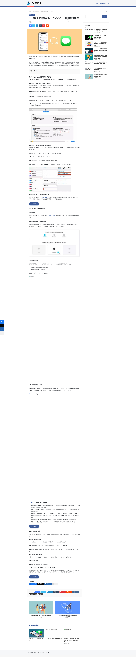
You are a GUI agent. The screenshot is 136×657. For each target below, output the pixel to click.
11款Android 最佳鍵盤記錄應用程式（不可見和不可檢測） (100, 43)
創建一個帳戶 (52, 215)
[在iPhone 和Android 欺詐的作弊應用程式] (89, 76)
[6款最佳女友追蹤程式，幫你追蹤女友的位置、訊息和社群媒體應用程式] (72, 633)
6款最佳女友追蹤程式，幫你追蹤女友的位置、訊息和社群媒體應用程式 (72, 640)
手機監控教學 (36, 11)
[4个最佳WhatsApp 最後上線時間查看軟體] (89, 37)
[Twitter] (33, 25)
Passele (47, 652)
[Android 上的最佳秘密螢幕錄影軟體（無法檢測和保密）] (89, 50)
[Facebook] (30, 25)
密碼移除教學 (103, 3)
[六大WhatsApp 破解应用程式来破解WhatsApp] (89, 31)
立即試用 (35, 203)
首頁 (97, 3)
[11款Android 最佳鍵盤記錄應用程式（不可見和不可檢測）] (89, 44)
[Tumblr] (40, 25)
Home (31, 11)
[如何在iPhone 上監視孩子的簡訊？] (36, 633)
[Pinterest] (43, 25)
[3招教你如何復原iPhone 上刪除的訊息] (89, 70)
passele (33, 21)
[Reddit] (47, 25)
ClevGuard (44, 197)
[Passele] (35, 3)
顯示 (37, 71)
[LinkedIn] (37, 25)
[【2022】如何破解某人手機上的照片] (54, 633)
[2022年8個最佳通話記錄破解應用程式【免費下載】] (89, 64)
